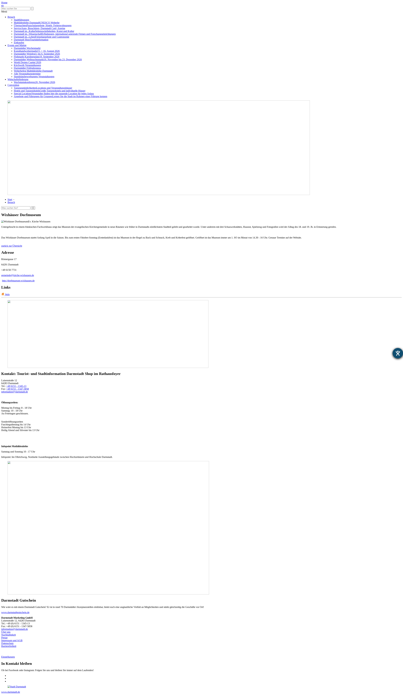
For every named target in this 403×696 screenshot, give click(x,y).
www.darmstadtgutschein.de (15, 612)
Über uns (5, 632)
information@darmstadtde (14, 391)
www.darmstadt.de (10, 692)
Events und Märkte (17, 45)
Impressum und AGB (12, 640)
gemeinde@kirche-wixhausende (17, 275)
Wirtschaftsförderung (18, 79)
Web (7, 294)
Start (10, 199)
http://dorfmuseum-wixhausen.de (18, 280)
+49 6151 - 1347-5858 (17, 389)
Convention (13, 85)
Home (4, 2)
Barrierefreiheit (8, 646)
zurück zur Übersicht (11, 245)
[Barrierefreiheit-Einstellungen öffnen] (398, 353)
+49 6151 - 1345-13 (16, 386)
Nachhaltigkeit (8, 634)
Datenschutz (7, 643)
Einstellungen (8, 656)
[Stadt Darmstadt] (17, 686)
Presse (4, 637)
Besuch (11, 17)
